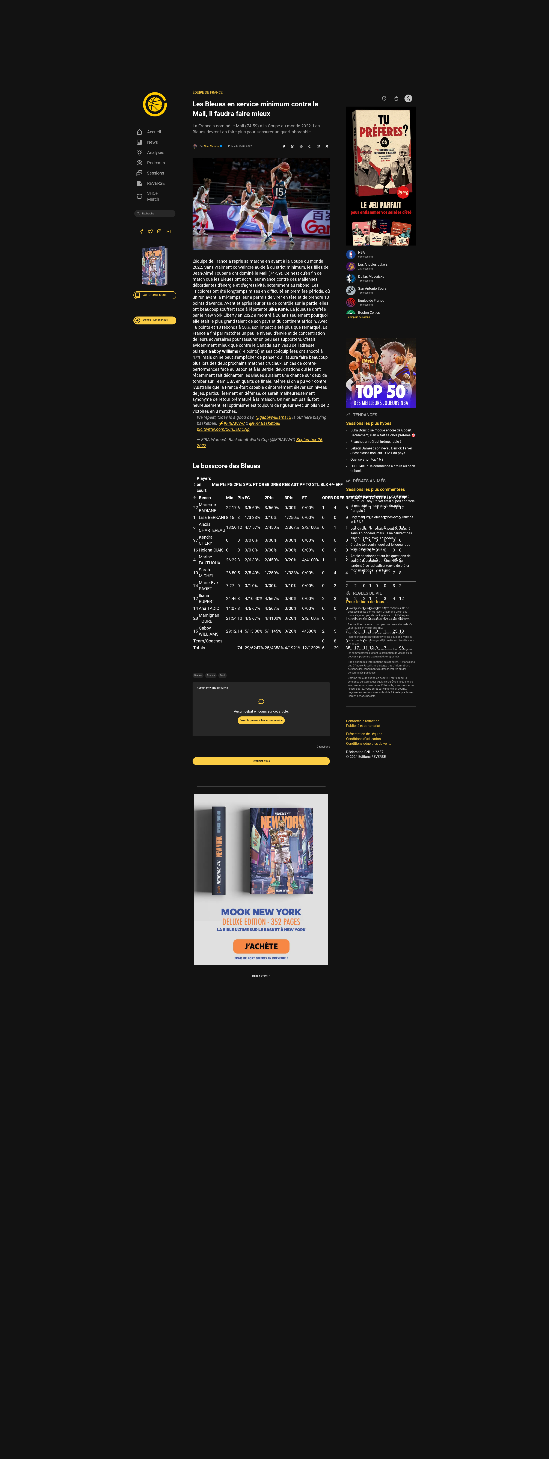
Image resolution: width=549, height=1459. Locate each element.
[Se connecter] (408, 98)
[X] (327, 146)
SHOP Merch (153, 196)
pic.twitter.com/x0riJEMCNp (223, 429)
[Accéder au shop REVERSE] (396, 98)
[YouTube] (168, 232)
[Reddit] (310, 146)
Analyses (155, 152)
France (211, 675)
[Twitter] (150, 232)
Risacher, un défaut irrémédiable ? (375, 442)
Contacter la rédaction (362, 721)
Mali (222, 675)
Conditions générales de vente (368, 744)
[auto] (384, 98)
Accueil (154, 131)
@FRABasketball (264, 423)
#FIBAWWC (234, 423)
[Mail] (318, 146)
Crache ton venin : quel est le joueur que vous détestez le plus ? (380, 547)
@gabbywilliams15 (273, 417)
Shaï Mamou (212, 146)
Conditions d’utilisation (363, 739)
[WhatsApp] (293, 146)
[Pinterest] (301, 146)
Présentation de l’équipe (364, 734)
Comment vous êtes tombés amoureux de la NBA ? (381, 519)
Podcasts (156, 162)
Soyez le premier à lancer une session (261, 720)
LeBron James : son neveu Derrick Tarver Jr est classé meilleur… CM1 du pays (381, 450)
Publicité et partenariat (363, 726)
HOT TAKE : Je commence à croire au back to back (382, 468)
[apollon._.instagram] (159, 232)
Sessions (155, 173)
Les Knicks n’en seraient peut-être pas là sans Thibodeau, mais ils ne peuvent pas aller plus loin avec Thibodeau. (381, 533)
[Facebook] (284, 146)
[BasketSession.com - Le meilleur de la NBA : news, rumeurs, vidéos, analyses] (155, 104)
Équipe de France (208, 92)
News (152, 142)
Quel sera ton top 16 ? (366, 460)
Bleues (198, 675)
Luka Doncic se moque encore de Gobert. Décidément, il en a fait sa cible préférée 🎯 (383, 432)
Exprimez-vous (261, 761)
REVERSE (156, 183)
